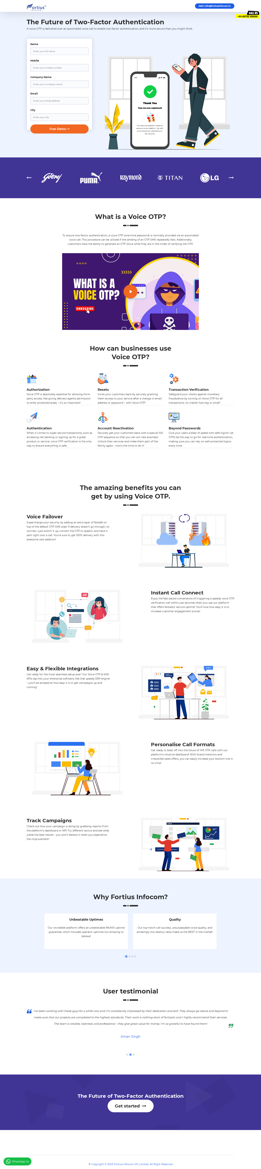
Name (34, 44)
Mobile (34, 60)
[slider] (113, 325)
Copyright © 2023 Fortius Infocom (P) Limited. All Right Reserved (132, 1164)
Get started (128, 1106)
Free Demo (58, 129)
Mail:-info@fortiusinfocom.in (215, 6)
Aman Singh (130, 1037)
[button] (126, 956)
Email (34, 93)
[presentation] (29, 178)
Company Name (40, 77)
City (32, 110)
